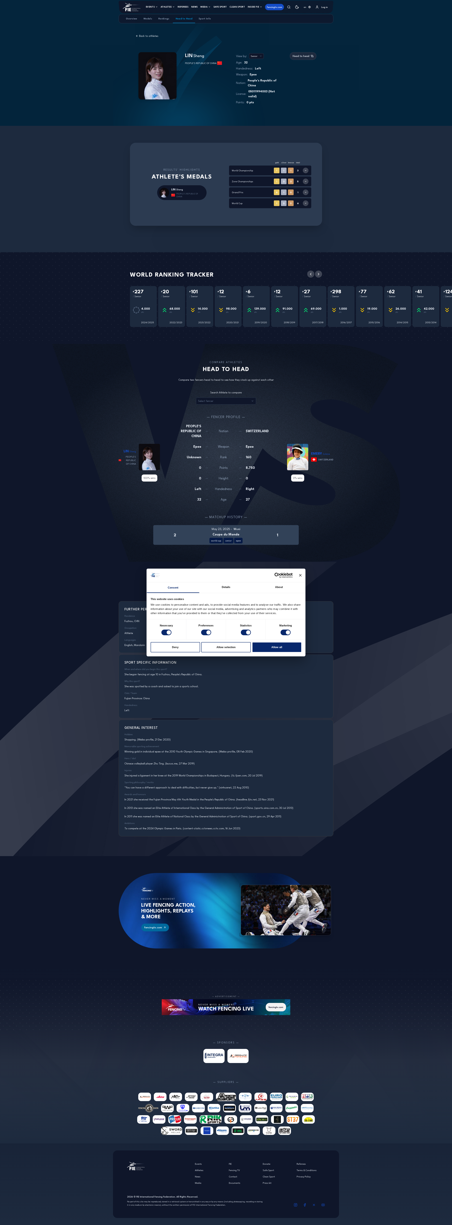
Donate (266, 1164)
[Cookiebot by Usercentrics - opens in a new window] (277, 575)
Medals (148, 18)
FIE (230, 1164)
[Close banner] (300, 575)
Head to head (301, 56)
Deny (175, 647)
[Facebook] (305, 1205)
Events (150, 7)
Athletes (166, 7)
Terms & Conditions (307, 1170)
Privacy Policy (304, 1176)
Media (203, 7)
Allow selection (226, 647)
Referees (183, 7)
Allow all (276, 647)
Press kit (267, 1183)
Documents (234, 1183)
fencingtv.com (274, 7)
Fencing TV (234, 1170)
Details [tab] (226, 587)
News (194, 7)
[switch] (206, 632)
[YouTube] (323, 1205)
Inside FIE (253, 7)
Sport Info (205, 18)
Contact (233, 1176)
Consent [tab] (173, 587)
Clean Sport (237, 7)
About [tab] (279, 587)
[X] (314, 1205)
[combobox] (307, 7)
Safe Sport (220, 7)
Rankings (163, 18)
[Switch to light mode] (297, 7)
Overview (131, 18)
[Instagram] (295, 1205)
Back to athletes (148, 36)
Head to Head (184, 18)
